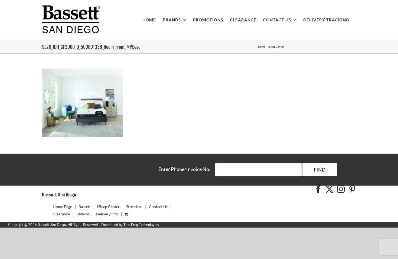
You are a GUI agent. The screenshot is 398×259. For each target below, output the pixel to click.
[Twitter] (329, 189)
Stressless (134, 206)
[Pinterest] (352, 189)
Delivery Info (107, 214)
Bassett (85, 206)
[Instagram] (341, 189)
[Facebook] (318, 189)
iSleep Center (108, 206)
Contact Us (158, 206)
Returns (83, 214)
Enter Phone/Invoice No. (184, 169)
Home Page (62, 206)
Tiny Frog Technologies (141, 224)
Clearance (61, 214)
